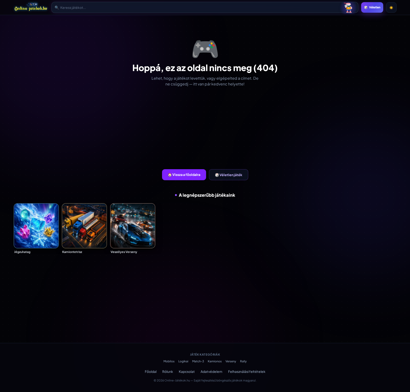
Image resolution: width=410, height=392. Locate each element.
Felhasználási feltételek (246, 371)
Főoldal (151, 371)
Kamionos (215, 361)
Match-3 (198, 361)
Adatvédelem (211, 371)
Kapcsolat (187, 371)
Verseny (230, 361)
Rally (243, 361)
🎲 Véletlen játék (228, 175)
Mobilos (168, 361)
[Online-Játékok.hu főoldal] (31, 7)
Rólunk (167, 371)
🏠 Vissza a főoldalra (184, 174)
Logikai (183, 361)
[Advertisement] (205, 128)
